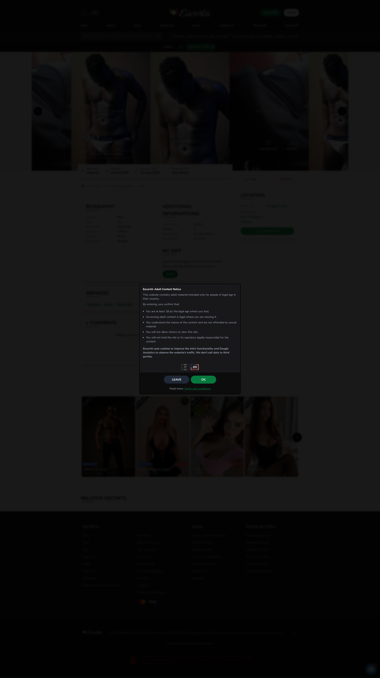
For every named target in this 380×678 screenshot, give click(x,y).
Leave (176, 380)
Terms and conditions (197, 388)
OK (203, 380)
